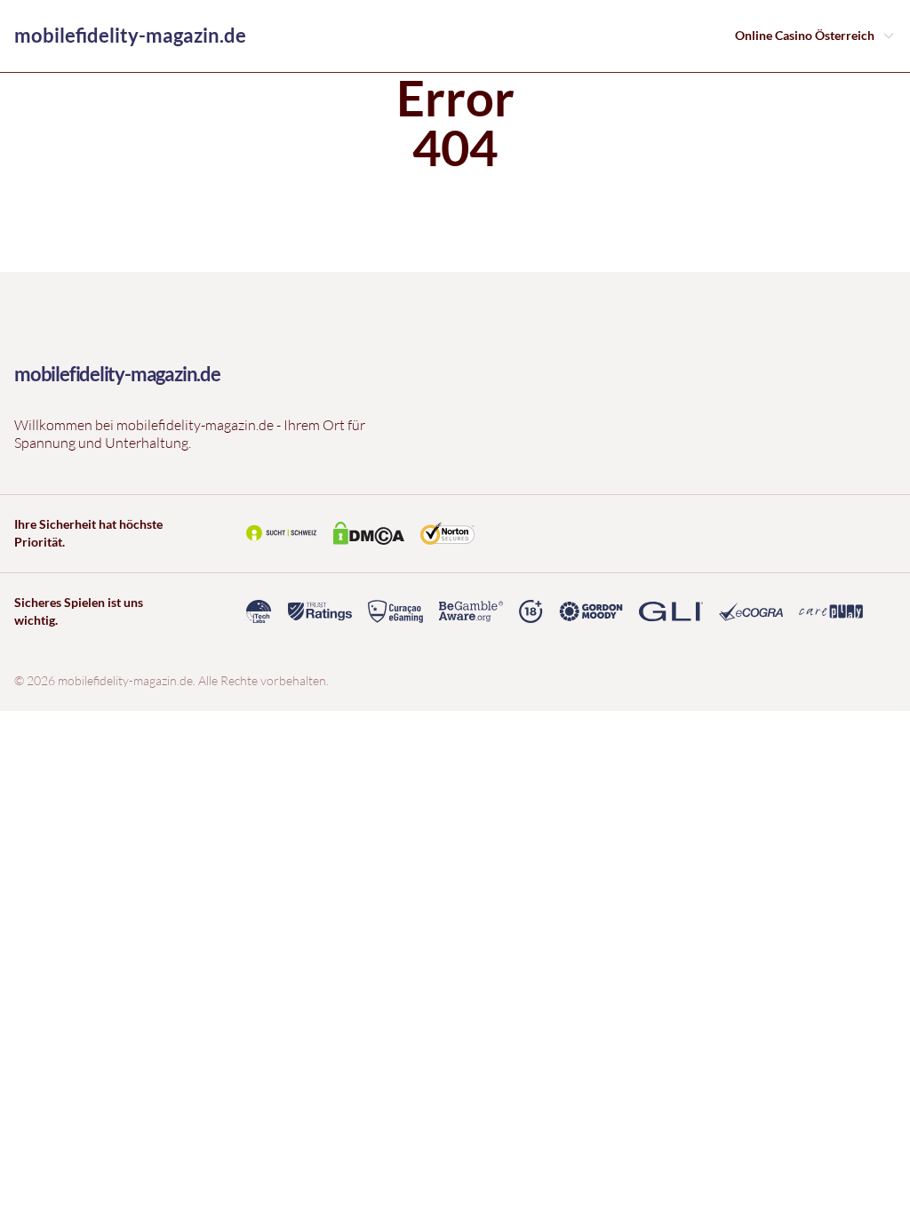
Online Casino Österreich (804, 35)
